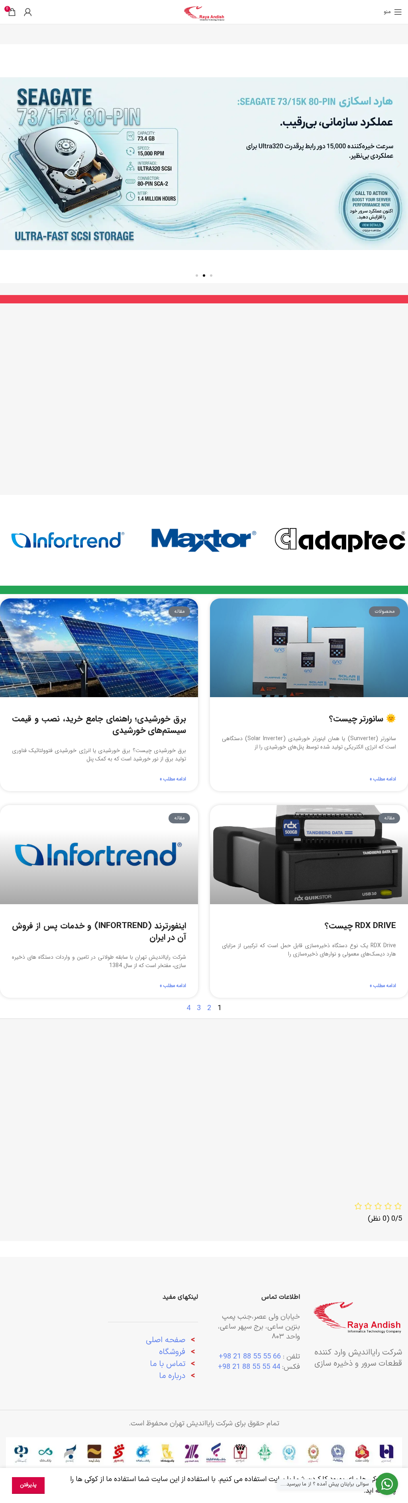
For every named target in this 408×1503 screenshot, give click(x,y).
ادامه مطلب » (383, 779)
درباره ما (173, 1376)
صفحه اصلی (165, 1340)
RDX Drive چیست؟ (360, 925)
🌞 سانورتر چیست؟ (362, 718)
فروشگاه (172, 1352)
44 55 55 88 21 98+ (249, 1367)
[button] (399, 164)
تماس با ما (167, 1364)
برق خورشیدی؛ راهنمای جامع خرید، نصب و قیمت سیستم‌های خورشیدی (99, 724)
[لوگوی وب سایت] (204, 11)
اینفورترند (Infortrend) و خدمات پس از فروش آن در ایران (99, 931)
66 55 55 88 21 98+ (250, 1356)
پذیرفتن (28, 1485)
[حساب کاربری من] (28, 12)
